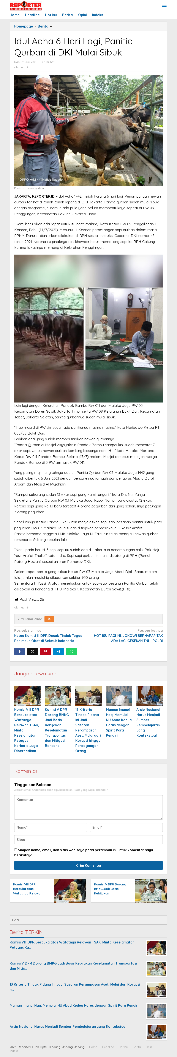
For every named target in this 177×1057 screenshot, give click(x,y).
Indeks (14, 1050)
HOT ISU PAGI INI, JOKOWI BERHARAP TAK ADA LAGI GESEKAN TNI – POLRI (128, 635)
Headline (108, 1047)
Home (93, 1047)
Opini (149, 1047)
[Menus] (164, 5)
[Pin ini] (45, 651)
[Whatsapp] (71, 651)
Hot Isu (123, 1047)
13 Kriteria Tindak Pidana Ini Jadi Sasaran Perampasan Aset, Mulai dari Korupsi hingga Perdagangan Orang (88, 730)
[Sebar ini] (19, 651)
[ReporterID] (26, 5)
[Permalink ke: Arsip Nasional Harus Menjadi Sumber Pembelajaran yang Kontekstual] (149, 696)
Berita (137, 1047)
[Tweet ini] (32, 651)
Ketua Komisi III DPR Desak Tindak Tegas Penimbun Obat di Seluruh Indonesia (48, 635)
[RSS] (49, 619)
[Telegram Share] (58, 651)
